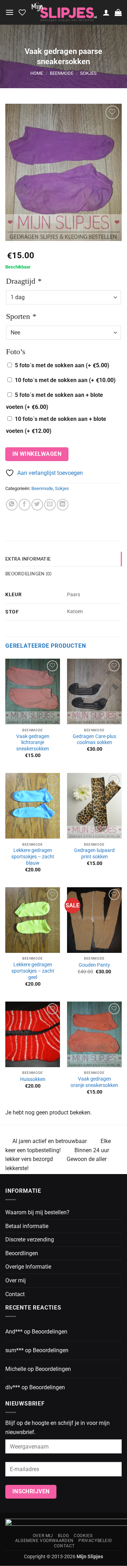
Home (36, 73)
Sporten (21, 316)
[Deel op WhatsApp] (12, 504)
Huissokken (33, 1079)
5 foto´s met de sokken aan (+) (62, 365)
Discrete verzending (29, 1239)
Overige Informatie (28, 1266)
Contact (15, 1294)
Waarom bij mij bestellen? (37, 1212)
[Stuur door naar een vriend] (50, 504)
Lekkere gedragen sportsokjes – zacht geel (32, 971)
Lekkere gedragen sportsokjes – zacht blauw (32, 856)
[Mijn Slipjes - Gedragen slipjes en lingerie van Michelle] (64, 12)
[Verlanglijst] (22, 12)
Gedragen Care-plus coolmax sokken (94, 739)
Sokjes (88, 73)
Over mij (15, 1280)
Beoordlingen (21, 1253)
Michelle (15, 1369)
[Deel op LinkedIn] (62, 504)
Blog (63, 1535)
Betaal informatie (26, 1226)
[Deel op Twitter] (37, 504)
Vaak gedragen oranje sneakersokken (94, 1082)
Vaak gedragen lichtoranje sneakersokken (32, 742)
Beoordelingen (49, 1331)
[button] (9, 12)
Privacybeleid (95, 1540)
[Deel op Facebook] (24, 504)
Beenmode (61, 73)
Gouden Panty (94, 965)
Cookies (83, 1535)
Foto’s (15, 351)
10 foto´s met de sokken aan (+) (65, 380)
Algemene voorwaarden (44, 1540)
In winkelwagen (37, 454)
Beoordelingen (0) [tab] (28, 573)
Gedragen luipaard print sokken (94, 853)
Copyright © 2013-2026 (63, 1557)
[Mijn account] (106, 12)
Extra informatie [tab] (27, 559)
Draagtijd (23, 281)
